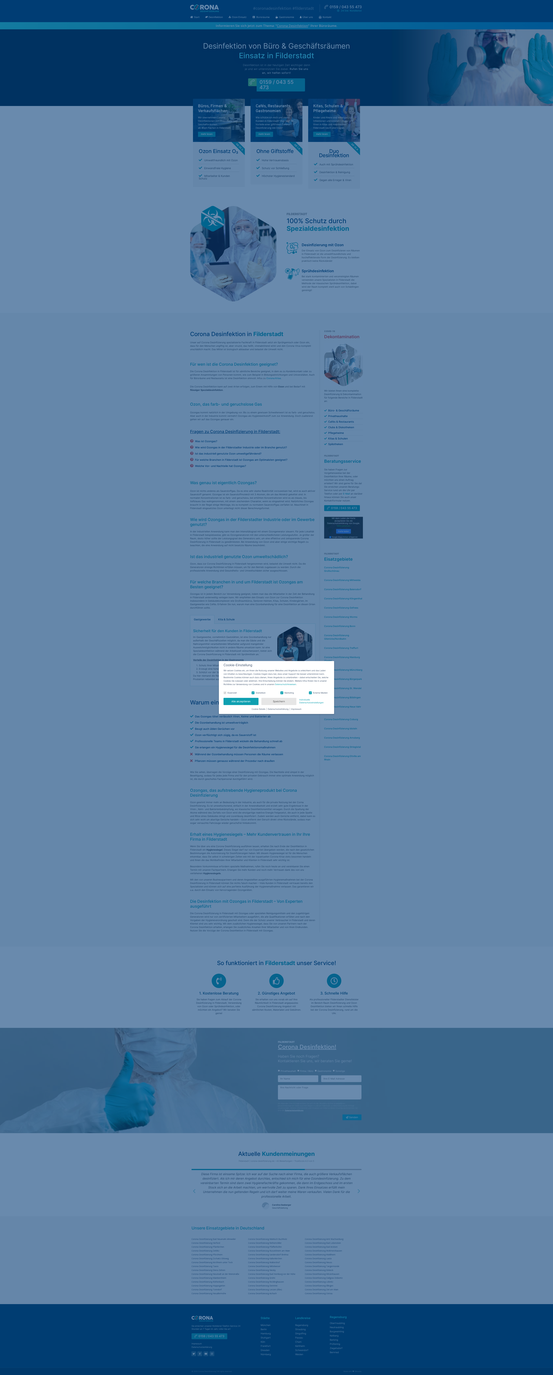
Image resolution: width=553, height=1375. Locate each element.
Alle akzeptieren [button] (240, 701)
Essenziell (232, 693)
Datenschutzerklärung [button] (278, 709)
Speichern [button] (279, 701)
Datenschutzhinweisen (285, 684)
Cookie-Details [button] (259, 709)
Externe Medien (320, 693)
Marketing (289, 693)
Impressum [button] (296, 709)
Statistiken (261, 693)
